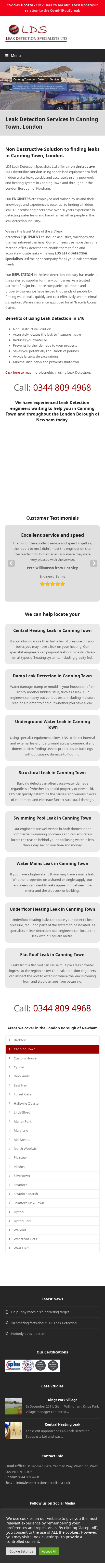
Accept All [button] (49, 1551)
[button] (13, 55)
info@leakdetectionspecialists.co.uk (43, 1482)
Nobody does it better (28, 1333)
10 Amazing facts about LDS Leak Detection (44, 1323)
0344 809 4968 (62, 387)
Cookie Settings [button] (21, 1551)
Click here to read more (23, 372)
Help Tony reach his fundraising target (40, 1312)
